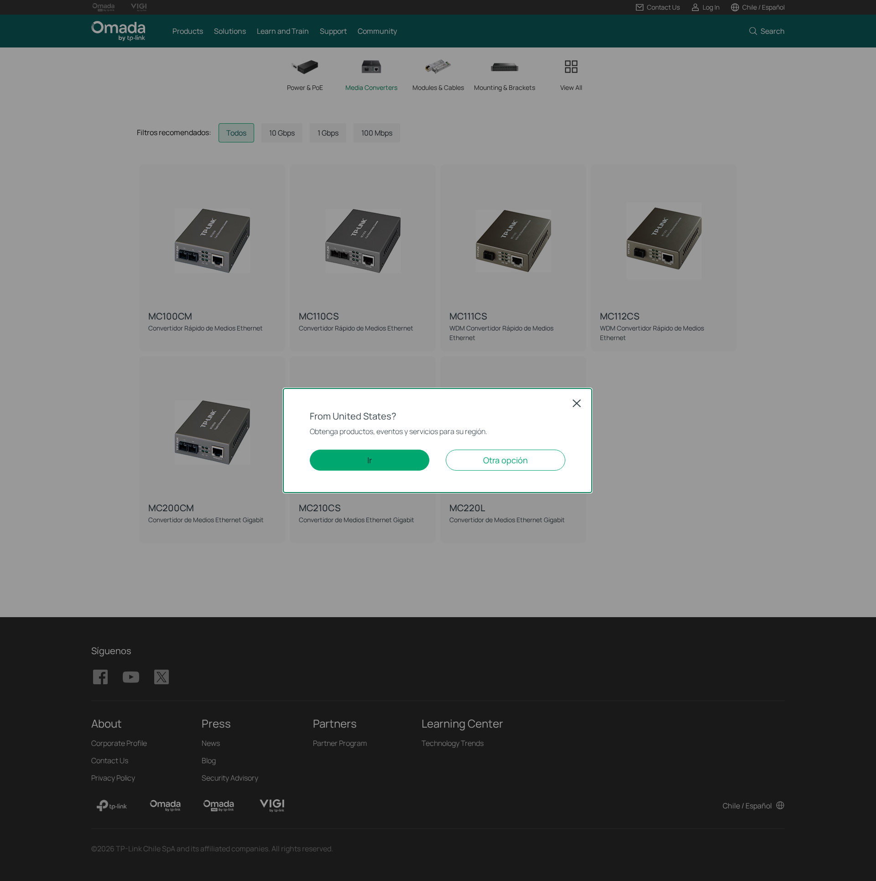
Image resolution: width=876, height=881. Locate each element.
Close (576, 403)
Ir (369, 460)
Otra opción (505, 460)
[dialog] (438, 440)
